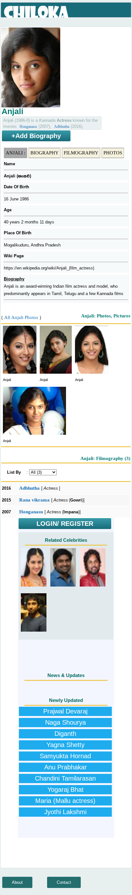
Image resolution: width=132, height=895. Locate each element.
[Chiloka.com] (37, 12)
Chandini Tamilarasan (65, 778)
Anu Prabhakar (65, 767)
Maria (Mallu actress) (65, 800)
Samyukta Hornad (65, 755)
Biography (44, 152)
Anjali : (15, 152)
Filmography (81, 152)
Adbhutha (61, 126)
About (17, 882)
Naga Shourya (65, 722)
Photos (112, 152)
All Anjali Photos (21, 317)
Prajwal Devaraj (65, 711)
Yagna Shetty (65, 744)
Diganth (65, 733)
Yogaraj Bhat (65, 789)
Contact (64, 882)
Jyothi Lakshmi (65, 811)
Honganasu (28, 126)
